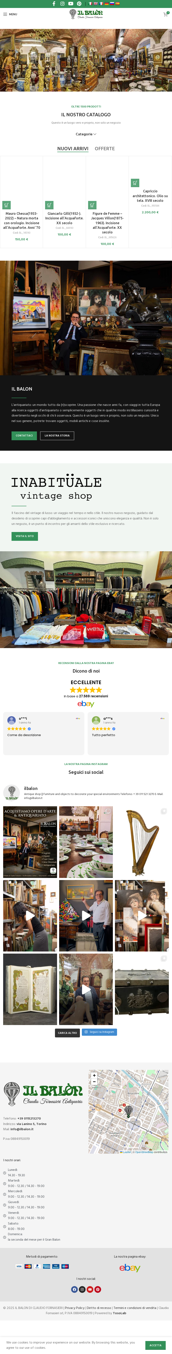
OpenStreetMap (144, 1152)
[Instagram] (82, 1289)
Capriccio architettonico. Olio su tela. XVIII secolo (150, 195)
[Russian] (112, 3)
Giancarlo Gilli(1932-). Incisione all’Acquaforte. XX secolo (64, 218)
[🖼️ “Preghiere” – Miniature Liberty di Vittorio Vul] (30, 989)
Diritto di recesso (99, 1308)
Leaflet (126, 1152)
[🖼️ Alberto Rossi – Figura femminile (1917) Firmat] (30, 915)
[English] (96, 3)
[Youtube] (90, 1289)
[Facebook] (74, 1289)
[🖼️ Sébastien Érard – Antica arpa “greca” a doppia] (142, 842)
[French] (101, 3)
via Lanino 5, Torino (32, 1124)
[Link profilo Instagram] (62, 4)
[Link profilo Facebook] (54, 4)
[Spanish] (117, 3)
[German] (106, 3)
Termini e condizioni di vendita (134, 1308)
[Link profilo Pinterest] (79, 4)
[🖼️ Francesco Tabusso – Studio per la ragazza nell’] (142, 915)
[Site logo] (86, 14)
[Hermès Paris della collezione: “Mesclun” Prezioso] (86, 842)
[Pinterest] (97, 1289)
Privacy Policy (75, 1308)
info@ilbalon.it (22, 1129)
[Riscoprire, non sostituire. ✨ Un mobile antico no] (86, 989)
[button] (6, 205)
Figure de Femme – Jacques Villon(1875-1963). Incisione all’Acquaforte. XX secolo (107, 223)
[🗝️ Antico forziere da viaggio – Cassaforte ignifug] (142, 989)
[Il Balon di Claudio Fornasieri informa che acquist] (30, 842)
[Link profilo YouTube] (70, 4)
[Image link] (130, 1268)
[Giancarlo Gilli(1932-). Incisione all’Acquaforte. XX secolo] (64, 183)
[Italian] (90, 3)
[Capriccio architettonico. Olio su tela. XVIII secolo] (150, 172)
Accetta (156, 1345)
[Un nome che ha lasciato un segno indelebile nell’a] (86, 915)
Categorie (84, 134)
